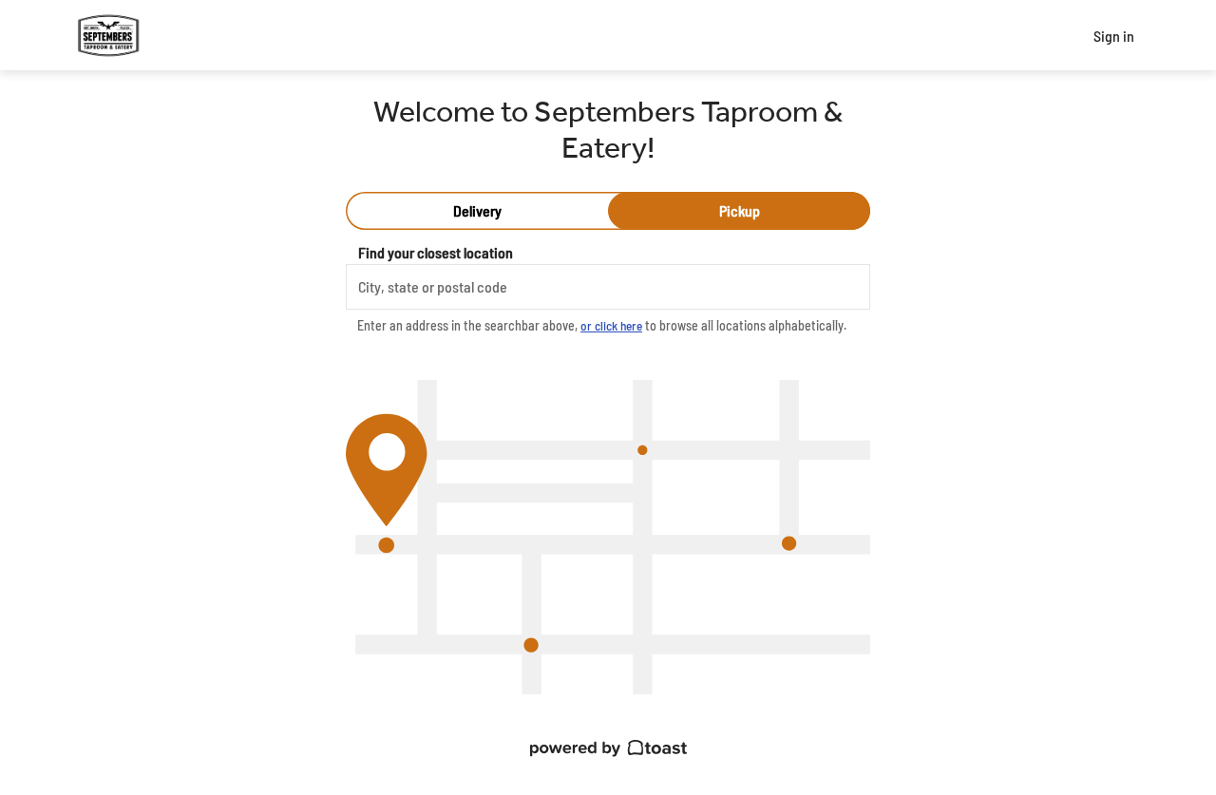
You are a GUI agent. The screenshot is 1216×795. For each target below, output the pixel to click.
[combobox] (608, 287)
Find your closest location (435, 252)
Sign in (1113, 36)
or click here (611, 325)
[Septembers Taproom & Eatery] (108, 35)
